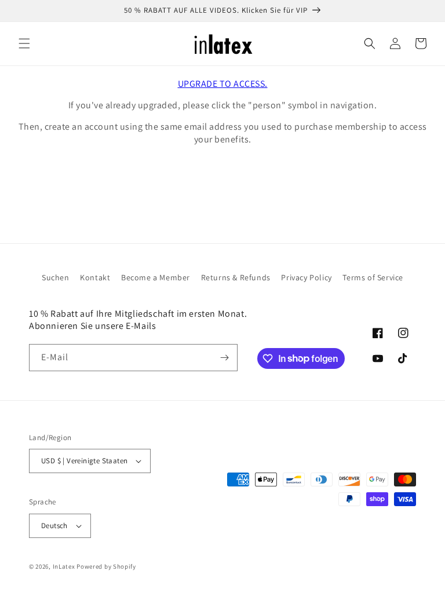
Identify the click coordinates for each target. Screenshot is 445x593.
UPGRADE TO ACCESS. (223, 84)
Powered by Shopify (106, 566)
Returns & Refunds (236, 277)
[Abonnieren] (224, 357)
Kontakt (95, 277)
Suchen (56, 277)
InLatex (64, 566)
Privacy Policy (306, 277)
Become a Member (155, 277)
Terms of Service (372, 277)
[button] (24, 43)
